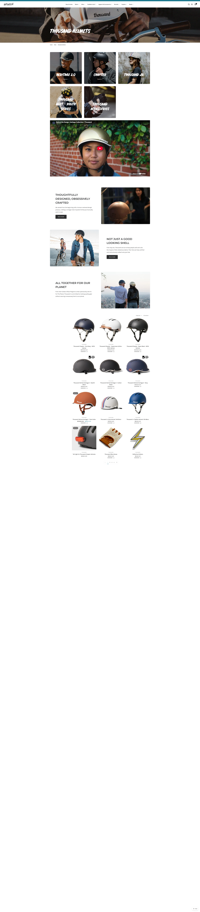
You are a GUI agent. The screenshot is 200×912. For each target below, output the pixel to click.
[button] (61, 217)
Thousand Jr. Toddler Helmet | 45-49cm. (138, 419)
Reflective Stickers (138, 454)
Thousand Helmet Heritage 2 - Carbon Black (111, 383)
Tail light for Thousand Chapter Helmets (84, 454)
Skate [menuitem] (76, 4)
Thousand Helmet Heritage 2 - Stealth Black (84, 383)
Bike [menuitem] (82, 4)
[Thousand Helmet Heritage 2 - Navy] (138, 367)
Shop (55, 44)
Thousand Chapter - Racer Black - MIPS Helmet (138, 347)
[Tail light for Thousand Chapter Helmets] (84, 438)
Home (51, 44)
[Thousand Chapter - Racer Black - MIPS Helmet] (138, 330)
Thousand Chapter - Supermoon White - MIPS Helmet (111, 347)
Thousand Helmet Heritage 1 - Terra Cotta (84, 419)
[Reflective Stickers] (138, 438)
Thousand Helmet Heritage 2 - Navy (138, 383)
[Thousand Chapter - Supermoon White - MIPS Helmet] (111, 330)
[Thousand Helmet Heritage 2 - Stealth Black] (84, 367)
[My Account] (191, 4)
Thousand (84, 344)
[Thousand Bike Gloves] (111, 438)
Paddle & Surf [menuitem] (91, 4)
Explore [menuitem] (124, 4)
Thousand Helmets (62, 44)
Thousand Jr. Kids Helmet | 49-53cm (111, 419)
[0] (194, 4)
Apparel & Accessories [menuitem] (105, 4)
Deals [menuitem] (130, 4)
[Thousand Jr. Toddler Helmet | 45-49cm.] (138, 403)
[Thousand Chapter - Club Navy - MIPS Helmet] (84, 330)
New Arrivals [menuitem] (69, 4)
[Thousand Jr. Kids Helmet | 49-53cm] (111, 403)
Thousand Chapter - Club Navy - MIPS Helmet (84, 347)
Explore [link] (65, 79)
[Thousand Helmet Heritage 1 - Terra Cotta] (84, 403)
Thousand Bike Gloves (111, 454)
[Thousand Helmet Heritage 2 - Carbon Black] (111, 367)
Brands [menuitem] (116, 4)
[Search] (188, 4)
